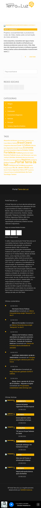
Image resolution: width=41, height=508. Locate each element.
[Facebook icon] (17, 493)
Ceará (28, 142)
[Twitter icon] (20, 493)
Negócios (26, 159)
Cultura (27, 145)
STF (26, 170)
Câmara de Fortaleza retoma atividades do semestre (22, 346)
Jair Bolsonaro (26, 155)
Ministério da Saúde (10, 160)
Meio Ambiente (17, 157)
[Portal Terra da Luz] (20, 4)
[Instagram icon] (23, 493)
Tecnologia (7, 174)
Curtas (10, 107)
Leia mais (32, 57)
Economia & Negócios (15, 115)
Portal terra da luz (20, 163)
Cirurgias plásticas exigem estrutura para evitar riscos (22, 360)
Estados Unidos (28, 150)
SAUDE (26, 168)
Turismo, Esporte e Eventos (16, 126)
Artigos (10, 104)
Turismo (13, 174)
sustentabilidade (19, 172)
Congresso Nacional (10, 145)
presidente (29, 165)
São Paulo (29, 172)
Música (19, 160)
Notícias (10, 118)
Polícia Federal (9, 163)
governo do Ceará (27, 153)
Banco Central (12, 143)
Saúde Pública (8, 170)
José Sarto (33, 155)
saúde (31, 167)
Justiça (6, 157)
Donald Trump (18, 148)
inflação (18, 155)
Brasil (20, 142)
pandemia (34, 160)
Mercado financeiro (28, 157)
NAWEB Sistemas (26, 490)
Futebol (19, 153)
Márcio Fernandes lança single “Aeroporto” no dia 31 (22, 313)
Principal (10, 122)
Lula (10, 157)
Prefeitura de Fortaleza (16, 165)
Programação (8, 167)
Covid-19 (20, 145)
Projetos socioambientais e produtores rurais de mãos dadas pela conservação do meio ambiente (19, 33)
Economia (28, 147)
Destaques (11, 111)
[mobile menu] (38, 4)
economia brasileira (10, 150)
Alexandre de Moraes (10, 140)
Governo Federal (9, 155)
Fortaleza (9, 152)
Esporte (19, 150)
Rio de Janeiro (18, 168)
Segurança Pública (18, 170)
